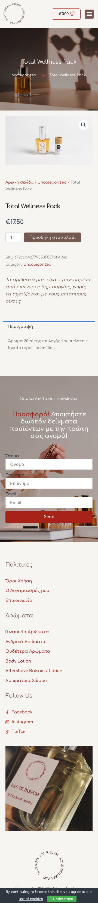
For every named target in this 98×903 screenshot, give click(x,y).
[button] (89, 14)
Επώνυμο (14, 475)
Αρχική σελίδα (19, 182)
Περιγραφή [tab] (20, 326)
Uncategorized (52, 182)
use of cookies (31, 899)
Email (10, 494)
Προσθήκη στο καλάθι (52, 237)
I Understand (62, 899)
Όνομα (12, 456)
